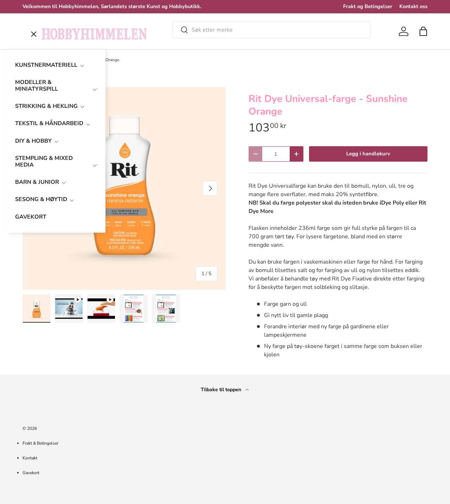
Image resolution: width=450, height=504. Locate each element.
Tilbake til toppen (222, 389)
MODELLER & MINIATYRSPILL (36, 85)
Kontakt (29, 458)
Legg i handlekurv (368, 153)
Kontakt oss (413, 6)
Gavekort (30, 473)
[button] (423, 31)
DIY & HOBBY (33, 141)
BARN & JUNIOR (37, 182)
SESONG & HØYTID (41, 199)
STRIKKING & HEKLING (46, 106)
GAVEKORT (30, 217)
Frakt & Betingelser (40, 443)
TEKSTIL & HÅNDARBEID (49, 123)
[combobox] (271, 30)
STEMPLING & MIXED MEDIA (44, 161)
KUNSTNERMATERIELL (46, 65)
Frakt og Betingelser (367, 6)
